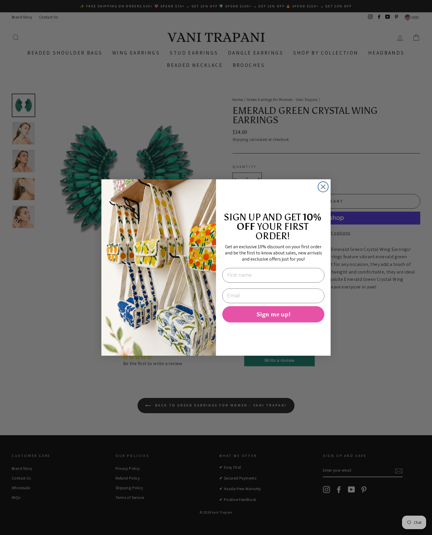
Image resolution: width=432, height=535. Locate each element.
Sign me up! (273, 314)
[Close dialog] (323, 187)
